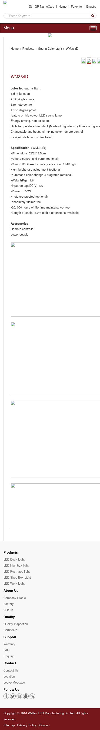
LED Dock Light (14, 559)
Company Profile (14, 597)
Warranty (9, 644)
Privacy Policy (27, 725)
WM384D (72, 48)
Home (63, 6)
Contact (44, 725)
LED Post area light (16, 571)
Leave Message (14, 682)
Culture (8, 609)
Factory (8, 603)
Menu (8, 28)
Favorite (76, 6)
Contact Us (11, 670)
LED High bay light (16, 565)
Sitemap (9, 725)
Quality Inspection (15, 624)
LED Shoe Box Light (17, 577)
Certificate (10, 630)
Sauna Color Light (50, 48)
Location (9, 676)
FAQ (6, 650)
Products (28, 48)
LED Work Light (14, 583)
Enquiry (91, 6)
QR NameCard (44, 6)
